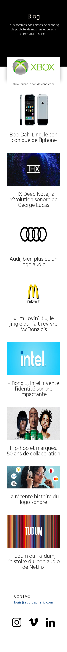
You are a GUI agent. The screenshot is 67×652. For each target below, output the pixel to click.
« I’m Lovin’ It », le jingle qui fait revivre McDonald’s (33, 324)
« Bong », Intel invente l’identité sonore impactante (33, 389)
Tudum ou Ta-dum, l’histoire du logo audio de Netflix (33, 562)
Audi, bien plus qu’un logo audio (33, 262)
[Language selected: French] (58, 648)
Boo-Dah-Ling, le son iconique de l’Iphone (34, 137)
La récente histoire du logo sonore (33, 499)
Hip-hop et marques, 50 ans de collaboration (33, 451)
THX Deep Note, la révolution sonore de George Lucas (33, 200)
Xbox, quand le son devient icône (33, 84)
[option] (58, 649)
